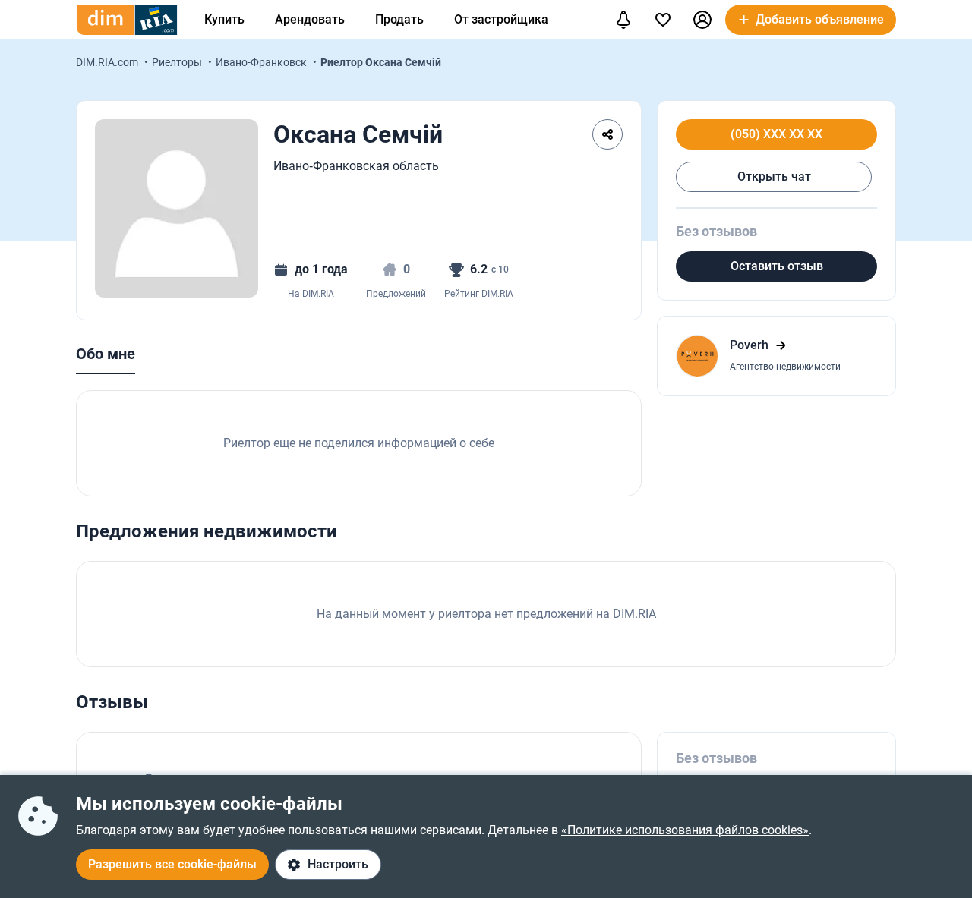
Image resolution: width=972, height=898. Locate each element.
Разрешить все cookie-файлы (172, 864)
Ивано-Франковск (262, 62)
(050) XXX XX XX (776, 134)
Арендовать (310, 19)
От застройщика (501, 19)
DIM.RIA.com (108, 62)
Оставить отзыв (777, 266)
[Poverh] (776, 356)
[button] (702, 20)
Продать (399, 19)
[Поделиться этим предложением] (607, 134)
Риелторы (178, 62)
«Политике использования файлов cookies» (685, 830)
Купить (224, 19)
